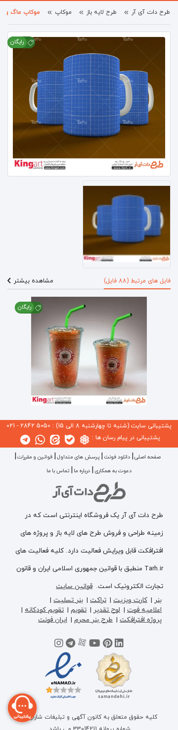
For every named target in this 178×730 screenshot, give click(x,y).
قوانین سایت (74, 586)
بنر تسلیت (68, 600)
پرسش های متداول (78, 457)
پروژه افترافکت (141, 620)
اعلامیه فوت (144, 610)
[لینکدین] (119, 644)
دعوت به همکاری (113, 471)
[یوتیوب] (94, 644)
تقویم (79, 610)
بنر (158, 600)
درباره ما (82, 471)
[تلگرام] (70, 644)
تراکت (98, 600)
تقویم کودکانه (44, 610)
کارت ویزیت (130, 600)
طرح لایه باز (102, 12)
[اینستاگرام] (58, 644)
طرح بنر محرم (93, 620)
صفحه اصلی (147, 457)
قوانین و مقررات (34, 457)
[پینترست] (107, 644)
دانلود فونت (117, 457)
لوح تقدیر (106, 610)
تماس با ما (57, 471)
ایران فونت (52, 620)
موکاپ (63, 12)
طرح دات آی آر (151, 12)
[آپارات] (82, 644)
